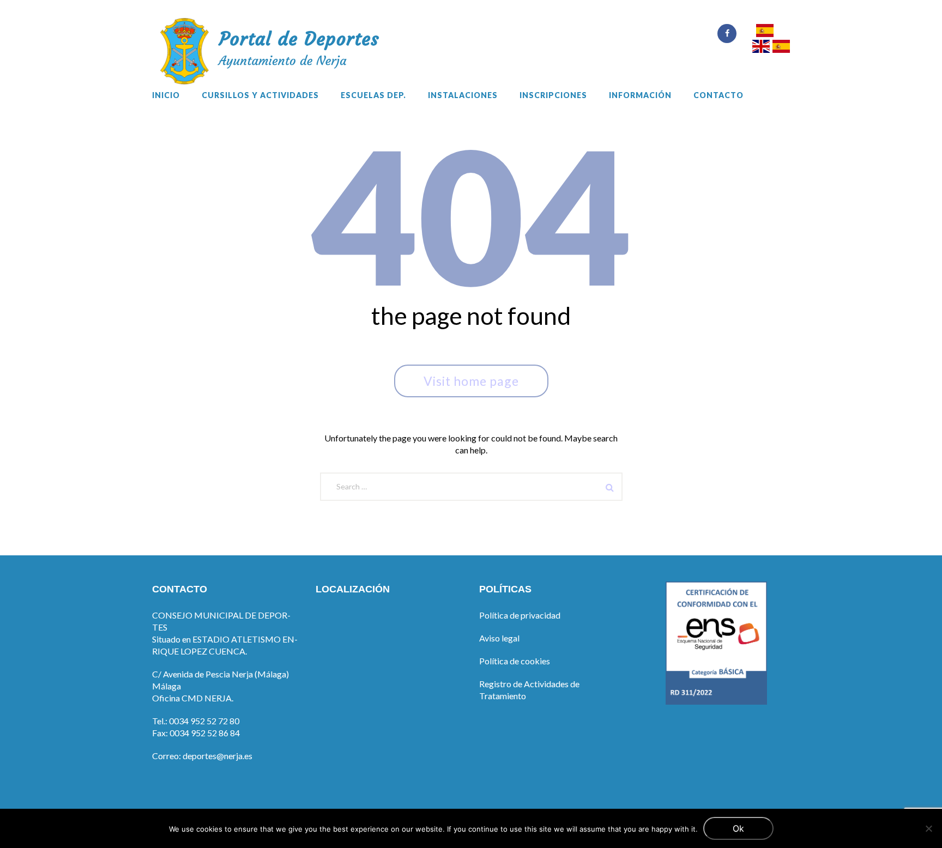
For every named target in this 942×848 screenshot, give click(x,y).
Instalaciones (463, 95)
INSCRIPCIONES (553, 95)
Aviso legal (499, 638)
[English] (761, 48)
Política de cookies (514, 661)
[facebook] (726, 33)
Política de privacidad (519, 615)
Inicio (166, 95)
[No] (928, 828)
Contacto (718, 95)
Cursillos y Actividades (260, 95)
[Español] (764, 32)
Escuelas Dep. (373, 95)
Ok (738, 828)
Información (640, 95)
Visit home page (471, 381)
